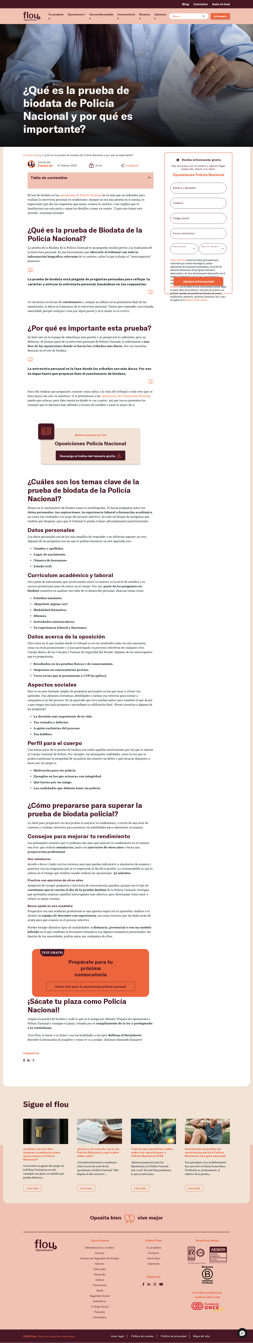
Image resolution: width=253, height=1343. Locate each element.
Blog (185, 4)
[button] (242, 1333)
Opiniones (160, 16)
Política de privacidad (173, 1336)
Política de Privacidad (196, 300)
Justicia (99, 1279)
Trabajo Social (99, 1306)
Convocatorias (126, 16)
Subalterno (99, 1301)
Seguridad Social (100, 1295)
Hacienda (99, 1274)
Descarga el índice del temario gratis (87, 456)
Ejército (99, 1263)
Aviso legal (117, 1336)
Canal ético (153, 1258)
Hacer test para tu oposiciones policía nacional (90, 986)
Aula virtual (221, 4)
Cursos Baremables (101, 16)
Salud (99, 1290)
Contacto (200, 4)
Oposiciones (76, 14)
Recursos (144, 16)
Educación (99, 1269)
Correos (99, 1252)
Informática (99, 1317)
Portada (28, 155)
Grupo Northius (178, 260)
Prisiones (99, 1311)
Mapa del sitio (201, 1336)
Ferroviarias (99, 1285)
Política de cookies (142, 1336)
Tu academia (55, 16)
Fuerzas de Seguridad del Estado (99, 1258)
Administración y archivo (99, 1247)
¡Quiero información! (198, 281)
